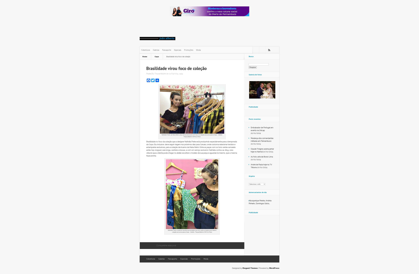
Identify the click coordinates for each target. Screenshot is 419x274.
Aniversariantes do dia (258, 192)
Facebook (184, 245)
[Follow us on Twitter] (256, 50)
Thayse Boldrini (160, 74)
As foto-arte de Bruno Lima (262, 157)
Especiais (177, 50)
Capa (157, 57)
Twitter (188, 245)
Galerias (156, 50)
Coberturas (145, 50)
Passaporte (166, 50)
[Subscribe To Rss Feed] (269, 50)
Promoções (188, 50)
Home (144, 57)
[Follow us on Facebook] (262, 50)
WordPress (274, 268)
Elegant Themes (250, 268)
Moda (198, 50)
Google (180, 245)
